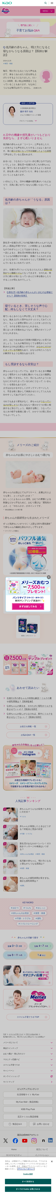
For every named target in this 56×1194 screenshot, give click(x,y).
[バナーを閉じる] (49, 577)
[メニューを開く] (52, 3)
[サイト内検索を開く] (45, 3)
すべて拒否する (28, 1182)
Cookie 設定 (28, 1174)
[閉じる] (52, 1161)
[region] (28, 1175)
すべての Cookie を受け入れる (28, 1189)
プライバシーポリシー (25, 1169)
